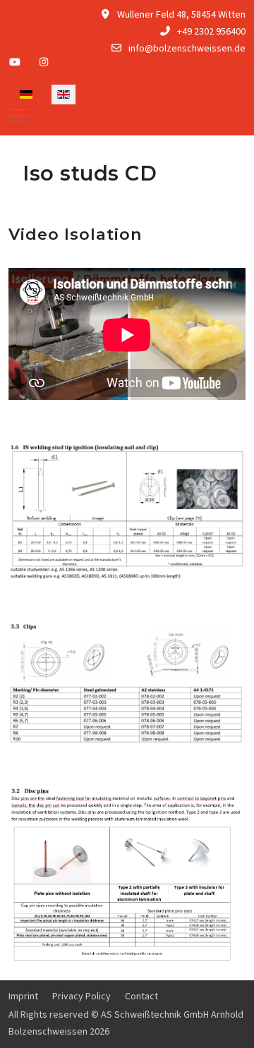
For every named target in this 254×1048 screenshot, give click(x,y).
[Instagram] (44, 63)
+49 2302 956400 (211, 32)
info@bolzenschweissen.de (187, 49)
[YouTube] (14, 63)
